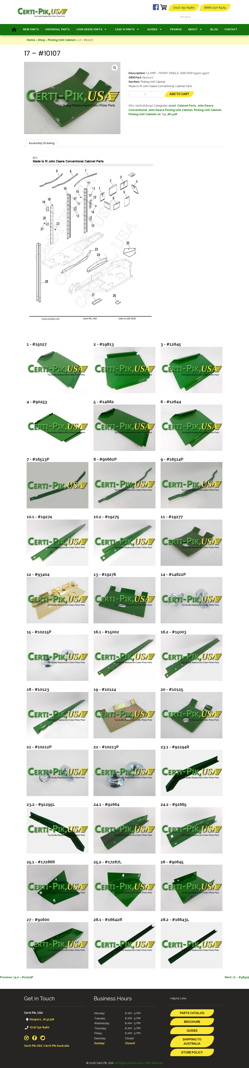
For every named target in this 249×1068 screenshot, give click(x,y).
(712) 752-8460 (183, 7)
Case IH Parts (125, 29)
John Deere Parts (89, 29)
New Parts (31, 29)
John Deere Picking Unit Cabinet (170, 110)
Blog (214, 29)
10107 (172, 105)
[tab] (41, 143)
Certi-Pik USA (33, 1045)
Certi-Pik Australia (56, 1045)
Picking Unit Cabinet (62, 40)
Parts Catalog (192, 1013)
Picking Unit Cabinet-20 (145, 114)
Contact (230, 29)
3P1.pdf (172, 114)
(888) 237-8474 (215, 7)
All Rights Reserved (128, 1063)
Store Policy (192, 1052)
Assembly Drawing (42, 143)
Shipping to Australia (192, 1042)
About (193, 29)
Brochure (192, 1022)
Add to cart (179, 94)
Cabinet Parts (186, 105)
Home (31, 40)
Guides (152, 29)
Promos (176, 29)
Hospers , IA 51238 (41, 1019)
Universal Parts (57, 29)
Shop (41, 40)
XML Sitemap (154, 1063)
